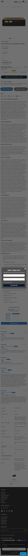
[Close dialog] (25, 268)
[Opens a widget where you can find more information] (23, 553)
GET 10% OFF (14, 285)
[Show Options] (23, 279)
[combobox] (13, 279)
